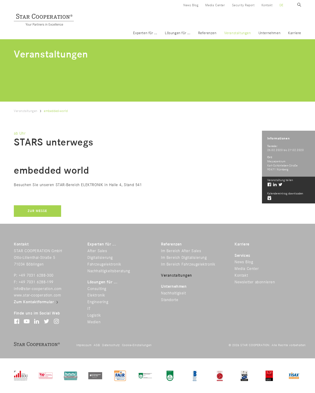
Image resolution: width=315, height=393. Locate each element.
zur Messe (37, 211)
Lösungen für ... (177, 33)
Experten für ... (145, 33)
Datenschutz (111, 345)
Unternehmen (270, 33)
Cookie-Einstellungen (137, 345)
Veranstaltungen (237, 33)
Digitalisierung (100, 258)
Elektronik (96, 295)
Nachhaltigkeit (173, 293)
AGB (97, 345)
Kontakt (267, 5)
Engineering (97, 302)
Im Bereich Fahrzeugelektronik (188, 264)
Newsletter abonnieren (255, 282)
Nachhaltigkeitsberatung (108, 271)
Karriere (294, 33)
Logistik (94, 315)
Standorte (169, 300)
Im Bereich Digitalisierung (184, 258)
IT (88, 309)
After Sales (97, 251)
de (281, 5)
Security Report (243, 5)
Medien (94, 322)
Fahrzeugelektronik (104, 264)
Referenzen (207, 33)
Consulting (96, 289)
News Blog (190, 5)
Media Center (215, 5)
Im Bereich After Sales (181, 251)
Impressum (83, 345)
